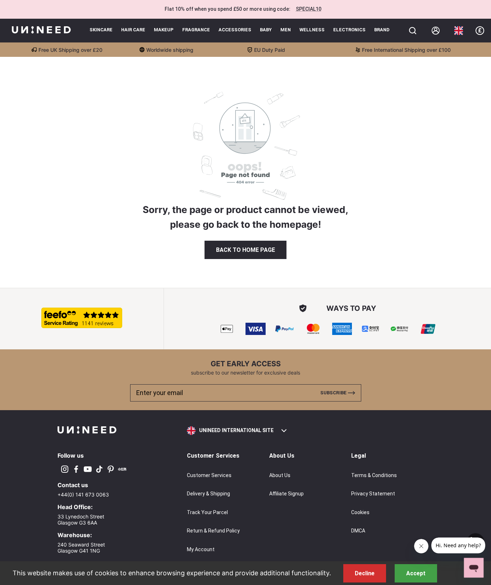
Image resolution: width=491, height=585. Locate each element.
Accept (416, 573)
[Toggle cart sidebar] (412, 30)
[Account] (435, 30)
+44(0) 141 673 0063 (83, 494)
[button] (458, 30)
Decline (365, 573)
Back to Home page (245, 249)
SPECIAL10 (308, 9)
